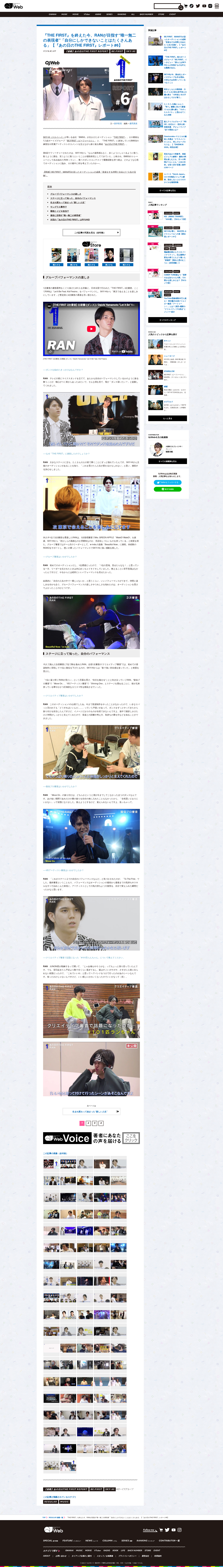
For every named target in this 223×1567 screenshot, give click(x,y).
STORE (161, 14)
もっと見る (167, 418)
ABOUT (46, 1556)
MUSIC (64, 14)
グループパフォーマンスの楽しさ (65, 193)
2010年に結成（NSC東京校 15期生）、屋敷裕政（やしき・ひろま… (175, 362)
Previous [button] (151, 449)
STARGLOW (169, 371)
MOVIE (76, 14)
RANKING (122, 14)
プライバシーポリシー (127, 1556)
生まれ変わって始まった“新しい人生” (67, 202)
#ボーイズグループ (124, 1489)
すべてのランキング (168, 320)
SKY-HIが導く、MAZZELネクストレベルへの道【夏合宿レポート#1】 (175, 234)
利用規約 (157, 1556)
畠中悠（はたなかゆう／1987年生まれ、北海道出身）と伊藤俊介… (175, 407)
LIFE (123, 1551)
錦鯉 (166, 386)
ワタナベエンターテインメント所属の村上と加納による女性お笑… (175, 346)
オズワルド (168, 401)
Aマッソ (167, 340)
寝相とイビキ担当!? (59, 211)
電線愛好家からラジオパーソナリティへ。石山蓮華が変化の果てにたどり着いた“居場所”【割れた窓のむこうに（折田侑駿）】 (175, 257)
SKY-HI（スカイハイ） (53, 137)
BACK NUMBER (146, 14)
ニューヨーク (169, 356)
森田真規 (133, 123)
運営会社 (145, 1556)
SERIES (109, 14)
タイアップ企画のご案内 (81, 1556)
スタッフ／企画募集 (105, 1556)
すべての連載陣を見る (168, 461)
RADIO (106, 1551)
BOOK (115, 1551)
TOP (44, 1517)
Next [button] (182, 449)
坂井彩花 (118, 123)
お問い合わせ (60, 1556)
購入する (56, 264)
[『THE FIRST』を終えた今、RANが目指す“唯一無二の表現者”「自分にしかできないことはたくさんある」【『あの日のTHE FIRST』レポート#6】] (51, 1164)
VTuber (87, 14)
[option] (170, 449)
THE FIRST (119, 137)
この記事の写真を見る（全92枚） (90, 232)
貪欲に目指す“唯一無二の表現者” (65, 215)
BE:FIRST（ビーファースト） (81, 140)
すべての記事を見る (168, 190)
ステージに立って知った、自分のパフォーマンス (73, 198)
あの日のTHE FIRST (114, 144)
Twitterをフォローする (169, 482)
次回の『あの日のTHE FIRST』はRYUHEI (70, 219)
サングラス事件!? (58, 206)
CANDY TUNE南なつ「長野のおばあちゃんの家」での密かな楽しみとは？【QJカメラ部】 (175, 278)
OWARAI (52, 14)
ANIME (98, 14)
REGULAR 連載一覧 (56, 1517)
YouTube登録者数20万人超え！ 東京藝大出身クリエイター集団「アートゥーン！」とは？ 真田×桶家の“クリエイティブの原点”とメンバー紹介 (175, 305)
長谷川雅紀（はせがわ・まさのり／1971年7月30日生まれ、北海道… (175, 392)
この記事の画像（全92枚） (55, 1153)
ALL (133, 14)
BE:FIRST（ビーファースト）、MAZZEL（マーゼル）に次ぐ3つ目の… (175, 377)
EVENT (172, 14)
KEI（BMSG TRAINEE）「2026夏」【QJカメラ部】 (175, 217)
